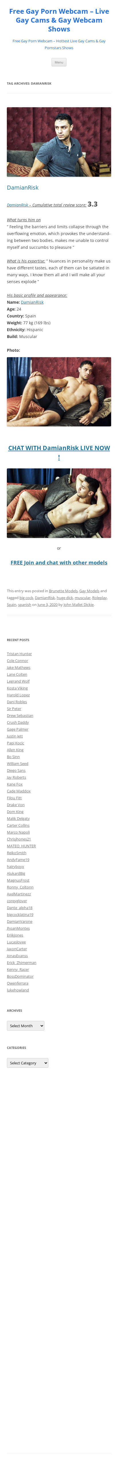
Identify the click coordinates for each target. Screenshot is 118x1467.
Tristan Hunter (19, 653)
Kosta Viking (17, 688)
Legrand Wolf (18, 681)
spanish (24, 604)
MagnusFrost (18, 880)
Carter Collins (18, 825)
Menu (59, 62)
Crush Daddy (18, 722)
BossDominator (20, 976)
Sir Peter (14, 708)
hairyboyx (15, 866)
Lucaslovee (16, 942)
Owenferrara (17, 983)
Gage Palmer (17, 729)
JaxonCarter (17, 948)
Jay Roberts (16, 777)
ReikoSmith (16, 852)
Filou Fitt (14, 797)
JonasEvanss (17, 955)
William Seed (17, 763)
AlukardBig (16, 873)
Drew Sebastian (20, 715)
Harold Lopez (18, 694)
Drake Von (16, 804)
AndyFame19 (18, 859)
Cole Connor (17, 660)
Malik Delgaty (18, 818)
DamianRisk (23, 187)
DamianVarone (19, 921)
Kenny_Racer (18, 969)
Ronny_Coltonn (20, 887)
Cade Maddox (19, 791)
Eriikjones (15, 935)
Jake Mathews (18, 667)
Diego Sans (16, 770)
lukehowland (18, 990)
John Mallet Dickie (79, 604)
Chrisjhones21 (19, 839)
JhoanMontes (18, 928)
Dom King (15, 811)
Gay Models (89, 590)
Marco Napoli (18, 832)
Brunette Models (63, 590)
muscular (83, 597)
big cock (26, 597)
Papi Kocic (15, 743)
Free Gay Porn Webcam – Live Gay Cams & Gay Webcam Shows (59, 20)
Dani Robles (17, 701)
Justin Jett (15, 736)
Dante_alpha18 (19, 907)
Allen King (15, 749)
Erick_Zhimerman (21, 962)
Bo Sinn (13, 756)
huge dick (65, 597)
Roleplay (99, 597)
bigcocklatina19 (20, 914)
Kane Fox (15, 784)
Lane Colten (17, 674)
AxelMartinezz (19, 893)
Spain (11, 604)
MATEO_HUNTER (21, 845)
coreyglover (17, 900)
